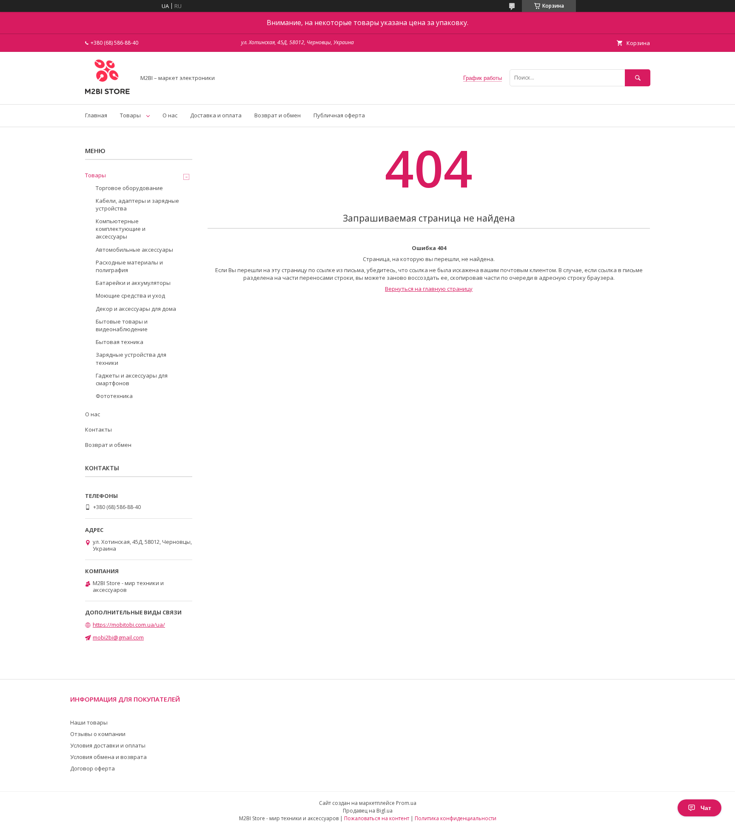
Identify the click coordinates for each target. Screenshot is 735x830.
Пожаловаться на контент (376, 818)
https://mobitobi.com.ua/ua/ (129, 624)
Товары (130, 115)
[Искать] (637, 77)
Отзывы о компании (97, 734)
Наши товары (89, 722)
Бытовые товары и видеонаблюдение (122, 325)
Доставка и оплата (216, 115)
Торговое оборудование (129, 188)
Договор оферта (92, 768)
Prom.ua (406, 803)
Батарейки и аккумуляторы (133, 283)
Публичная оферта (339, 115)
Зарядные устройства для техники (131, 358)
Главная (96, 115)
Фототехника (114, 396)
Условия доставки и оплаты (107, 745)
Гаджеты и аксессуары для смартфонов (132, 379)
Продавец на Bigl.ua (368, 810)
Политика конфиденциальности (455, 818)
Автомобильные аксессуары (134, 249)
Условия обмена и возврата (108, 757)
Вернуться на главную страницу (429, 289)
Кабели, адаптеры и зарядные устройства (137, 204)
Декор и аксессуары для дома (136, 309)
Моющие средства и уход (130, 295)
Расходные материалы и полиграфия (129, 266)
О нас (169, 115)
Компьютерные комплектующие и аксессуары (120, 228)
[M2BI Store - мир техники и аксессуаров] (108, 93)
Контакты (98, 429)
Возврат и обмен (277, 115)
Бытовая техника (119, 342)
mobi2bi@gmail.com (118, 637)
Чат (706, 807)
